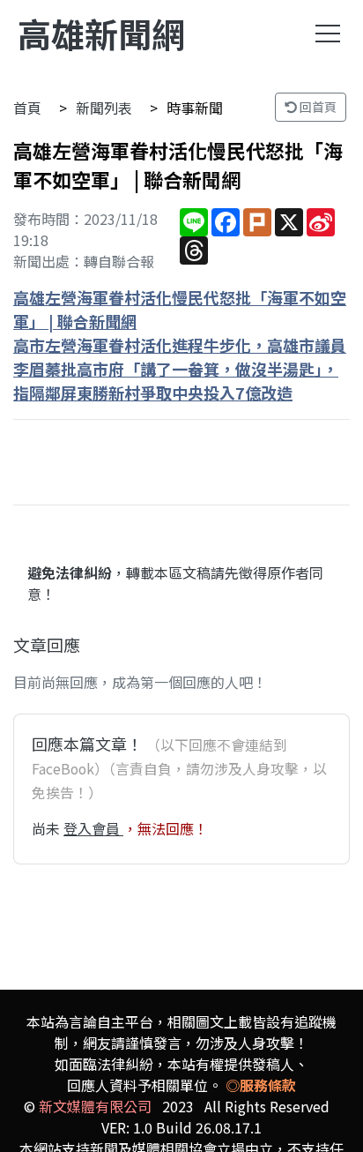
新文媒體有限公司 (95, 1106)
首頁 (27, 107)
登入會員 (93, 828)
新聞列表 (104, 107)
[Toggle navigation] (328, 33)
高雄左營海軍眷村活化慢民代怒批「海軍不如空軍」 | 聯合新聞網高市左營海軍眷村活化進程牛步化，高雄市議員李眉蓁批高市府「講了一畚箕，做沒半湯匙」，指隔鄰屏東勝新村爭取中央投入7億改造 (179, 345)
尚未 (47, 828)
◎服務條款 (261, 1085)
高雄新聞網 (101, 33)
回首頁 (317, 107)
